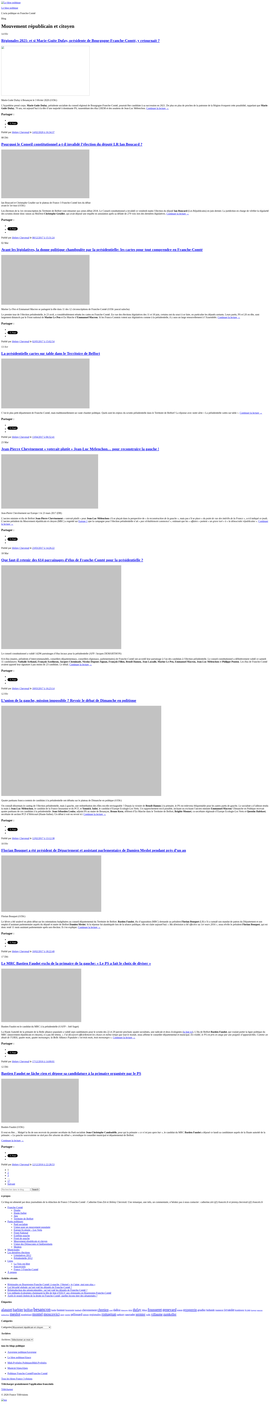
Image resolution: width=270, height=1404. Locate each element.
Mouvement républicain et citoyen (30, 1241)
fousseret (155, 1309)
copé (111, 1310)
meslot (15, 1314)
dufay (137, 1310)
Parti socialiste (21, 1224)
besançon (42, 1309)
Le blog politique (9, 8)
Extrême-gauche (22, 1235)
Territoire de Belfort (23, 1218)
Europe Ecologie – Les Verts (28, 1230)
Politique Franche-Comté (28, 1373)
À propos (12, 1272)
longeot (253, 1310)
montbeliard (26, 1314)
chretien (103, 1310)
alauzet (6, 1309)
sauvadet (130, 1314)
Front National (21, 1232)
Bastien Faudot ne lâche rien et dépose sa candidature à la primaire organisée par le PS (71, 1073)
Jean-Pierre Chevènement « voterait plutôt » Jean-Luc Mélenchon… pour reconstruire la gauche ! (80, 449)
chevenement (89, 1309)
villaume (157, 1314)
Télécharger (7, 1389)
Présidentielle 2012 (23, 1258)
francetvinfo (20, 1266)
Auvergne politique (22, 1352)
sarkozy (121, 1314)
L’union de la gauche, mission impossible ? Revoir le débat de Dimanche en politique (68, 700)
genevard (169, 1309)
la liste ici (187, 1032)
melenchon (5, 1315)
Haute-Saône (20, 1213)
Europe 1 (83, 521)
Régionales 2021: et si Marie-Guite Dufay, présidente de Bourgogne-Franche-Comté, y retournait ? (80, 41)
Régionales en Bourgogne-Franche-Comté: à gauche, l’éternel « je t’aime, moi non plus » (51, 1284)
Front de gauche (22, 1238)
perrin (67, 1315)
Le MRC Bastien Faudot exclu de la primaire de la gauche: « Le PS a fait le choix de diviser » (76, 963)
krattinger (239, 1310)
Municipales (14, 1249)
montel (37, 1314)
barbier (18, 1310)
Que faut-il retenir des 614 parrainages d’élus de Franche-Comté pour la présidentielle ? (72, 560)
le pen (247, 1310)
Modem (17, 1247)
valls (148, 1314)
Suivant (11, 1184)
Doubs (17, 1210)
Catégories (6, 1327)
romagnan (109, 1314)
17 (9, 1181)
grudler (202, 1309)
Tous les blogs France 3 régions (16, 1378)
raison (86, 1314)
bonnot (61, 1309)
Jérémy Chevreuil (20, 132)
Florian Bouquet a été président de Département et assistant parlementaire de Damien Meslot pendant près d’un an (93, 850)
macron (259, 1310)
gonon (179, 1310)
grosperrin (190, 1310)
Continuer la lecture (157, 108)
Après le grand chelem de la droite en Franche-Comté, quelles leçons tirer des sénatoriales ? (52, 1295)
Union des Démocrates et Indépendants (33, 1244)
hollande (210, 1310)
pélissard (76, 1314)
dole (130, 1310)
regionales (95, 1314)
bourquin (69, 1310)
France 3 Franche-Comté (26, 1269)
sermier (140, 1314)
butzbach (78, 1310)
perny (62, 1315)
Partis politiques (15, 1221)
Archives (5, 1339)
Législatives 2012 (22, 1255)
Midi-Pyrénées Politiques (27, 1362)
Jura (16, 1216)
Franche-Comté (15, 1207)
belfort (28, 1310)
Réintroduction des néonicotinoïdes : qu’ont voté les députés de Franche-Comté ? (47, 1290)
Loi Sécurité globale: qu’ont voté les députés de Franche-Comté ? (40, 1287)
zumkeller (169, 1314)
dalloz (116, 1309)
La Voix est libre (22, 1263)
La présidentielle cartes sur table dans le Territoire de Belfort (50, 353)
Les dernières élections (19, 1252)
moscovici (51, 1314)
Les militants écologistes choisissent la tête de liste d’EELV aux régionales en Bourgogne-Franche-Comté (59, 1293)
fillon (144, 1310)
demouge (124, 1310)
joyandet (229, 1309)
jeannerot (219, 1310)
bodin (53, 1310)
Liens (10, 1261)
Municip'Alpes (18, 1368)
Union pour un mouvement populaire (32, 1227)
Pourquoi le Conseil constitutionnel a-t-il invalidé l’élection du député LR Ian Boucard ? (71, 144)
